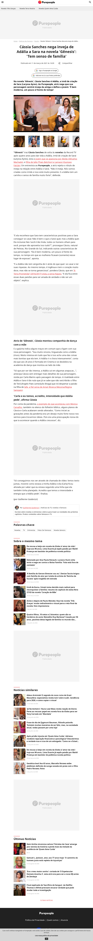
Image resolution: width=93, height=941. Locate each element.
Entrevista (31, 530)
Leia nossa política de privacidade (46, 936)
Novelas (17, 530)
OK (46, 939)
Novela (36, 41)
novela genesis (59, 530)
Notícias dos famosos (26, 41)
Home (15, 41)
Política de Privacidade (35, 920)
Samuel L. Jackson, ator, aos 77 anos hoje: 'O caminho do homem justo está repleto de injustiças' (52, 859)
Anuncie (64, 920)
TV (24, 530)
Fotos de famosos (44, 530)
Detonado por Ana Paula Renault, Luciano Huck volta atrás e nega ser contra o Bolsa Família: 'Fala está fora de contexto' (52, 562)
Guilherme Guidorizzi (31, 508)
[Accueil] (46, 2)
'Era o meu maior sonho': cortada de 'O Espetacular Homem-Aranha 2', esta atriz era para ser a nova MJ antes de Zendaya (53, 874)
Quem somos (53, 920)
